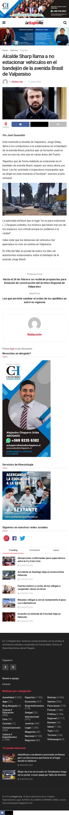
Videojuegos (54, 739)
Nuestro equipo (10, 678)
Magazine (30, 732)
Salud (50, 726)
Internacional (32, 716)
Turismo (51, 735)
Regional (24, 50)
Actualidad (8, 697)
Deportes (30, 697)
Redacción (17, 82)
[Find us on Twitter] (13, 667)
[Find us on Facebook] (5, 667)
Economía (30, 701)
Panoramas (53, 706)
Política (51, 714)
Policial (51, 710)
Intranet (6, 684)
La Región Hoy (15, 797)
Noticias (14, 50)
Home (5, 50)
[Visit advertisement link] (34, 9)
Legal (28, 727)
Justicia (29, 723)
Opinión (51, 701)
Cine (4, 719)
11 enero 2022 (34, 82)
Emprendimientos (34, 706)
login (12, 348)
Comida (6, 723)
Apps (5, 701)
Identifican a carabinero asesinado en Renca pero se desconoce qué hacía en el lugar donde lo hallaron (41, 757)
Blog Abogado (10, 706)
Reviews (51, 722)
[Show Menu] (3, 23)
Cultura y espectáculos (9, 735)
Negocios (30, 740)
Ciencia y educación (8, 711)
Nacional (29, 736)
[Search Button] (65, 23)
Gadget (29, 712)
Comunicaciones (11, 727)
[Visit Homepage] (34, 22)
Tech (50, 731)
